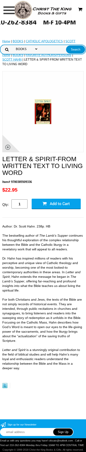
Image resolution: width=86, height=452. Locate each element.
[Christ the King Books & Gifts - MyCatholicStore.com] (43, 10)
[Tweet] (5, 387)
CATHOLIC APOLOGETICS (44, 41)
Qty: (5, 204)
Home (6, 41)
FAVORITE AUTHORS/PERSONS (48, 55)
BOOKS (18, 41)
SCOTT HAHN (12, 59)
